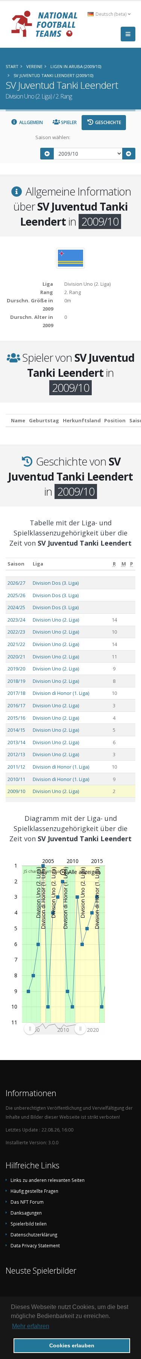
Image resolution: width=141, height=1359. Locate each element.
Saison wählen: (52, 137)
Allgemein (30, 122)
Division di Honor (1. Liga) (61, 693)
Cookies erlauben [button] (71, 1345)
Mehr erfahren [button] (30, 1326)
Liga (38, 563)
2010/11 (16, 779)
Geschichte (107, 122)
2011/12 (16, 766)
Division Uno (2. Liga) (56, 619)
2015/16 (16, 717)
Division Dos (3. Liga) (56, 582)
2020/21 (16, 656)
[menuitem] (55, 1028)
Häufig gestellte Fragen (34, 1191)
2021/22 (16, 644)
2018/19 (16, 681)
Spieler (68, 122)
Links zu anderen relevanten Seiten (48, 1180)
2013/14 (16, 742)
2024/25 (16, 607)
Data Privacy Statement (35, 1245)
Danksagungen (26, 1213)
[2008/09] (47, 153)
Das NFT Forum (27, 1202)
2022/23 (16, 631)
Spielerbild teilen (29, 1224)
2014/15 (16, 730)
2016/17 (16, 705)
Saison (16, 563)
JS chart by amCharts (44, 871)
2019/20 (16, 668)
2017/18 (16, 693)
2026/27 (16, 582)
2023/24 (16, 619)
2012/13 (16, 754)
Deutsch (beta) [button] (111, 14)
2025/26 (16, 595)
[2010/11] (129, 153)
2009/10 (16, 791)
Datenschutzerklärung (34, 1235)
